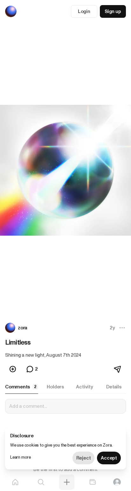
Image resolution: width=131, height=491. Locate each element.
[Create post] (66, 482)
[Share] (118, 369)
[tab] (22, 387)
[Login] (117, 482)
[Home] (15, 482)
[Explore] (41, 482)
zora (22, 328)
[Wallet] (92, 482)
